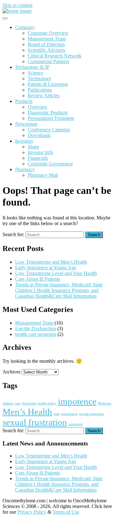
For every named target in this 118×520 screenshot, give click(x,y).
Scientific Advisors (46, 50)
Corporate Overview (48, 33)
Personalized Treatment (51, 118)
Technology (39, 78)
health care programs (35, 334)
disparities (29, 403)
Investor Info (40, 152)
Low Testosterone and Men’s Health (51, 262)
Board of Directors (46, 44)
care (18, 403)
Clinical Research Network (54, 55)
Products (23, 101)
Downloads (39, 135)
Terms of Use (66, 512)
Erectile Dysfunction (35, 328)
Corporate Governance (50, 163)
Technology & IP (32, 67)
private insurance (91, 413)
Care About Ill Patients (37, 279)
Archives (11, 371)
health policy (47, 403)
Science (35, 72)
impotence (77, 401)
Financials (38, 158)
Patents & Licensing (48, 84)
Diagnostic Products (48, 112)
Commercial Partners (48, 61)
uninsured (75, 424)
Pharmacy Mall (43, 175)
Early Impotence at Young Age (45, 267)
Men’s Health (27, 412)
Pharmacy (25, 169)
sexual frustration (35, 422)
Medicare (104, 403)
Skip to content (17, 5)
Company (25, 27)
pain (56, 413)
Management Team (47, 38)
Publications (40, 90)
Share (33, 146)
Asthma (8, 403)
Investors (24, 141)
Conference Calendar (49, 129)
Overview (38, 107)
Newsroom (26, 124)
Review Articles (43, 95)
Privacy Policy (31, 512)
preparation (69, 413)
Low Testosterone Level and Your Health (56, 273)
